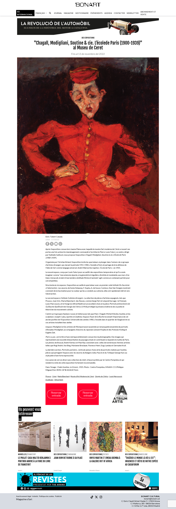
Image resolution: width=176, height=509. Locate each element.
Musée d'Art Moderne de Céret (82, 376)
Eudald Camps (58, 470)
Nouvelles (22, 454)
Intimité (35, 496)
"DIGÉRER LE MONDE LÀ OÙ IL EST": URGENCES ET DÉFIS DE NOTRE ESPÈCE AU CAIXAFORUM (141, 461)
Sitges (106, 454)
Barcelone (143, 454)
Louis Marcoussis (115, 376)
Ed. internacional (25, 13)
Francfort (32, 454)
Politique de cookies (46, 496)
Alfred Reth (58, 380)
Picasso (48, 376)
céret (47, 239)
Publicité (58, 496)
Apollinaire (49, 380)
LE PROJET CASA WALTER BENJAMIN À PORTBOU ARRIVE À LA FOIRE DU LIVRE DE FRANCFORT (34, 461)
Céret (54, 376)
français (40, 13)
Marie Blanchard (64, 376)
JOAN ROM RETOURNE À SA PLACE (68, 457)
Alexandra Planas (94, 470)
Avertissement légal (23, 496)
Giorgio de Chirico (101, 376)
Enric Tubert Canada (53, 236)
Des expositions (88, 38)
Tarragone (72, 454)
